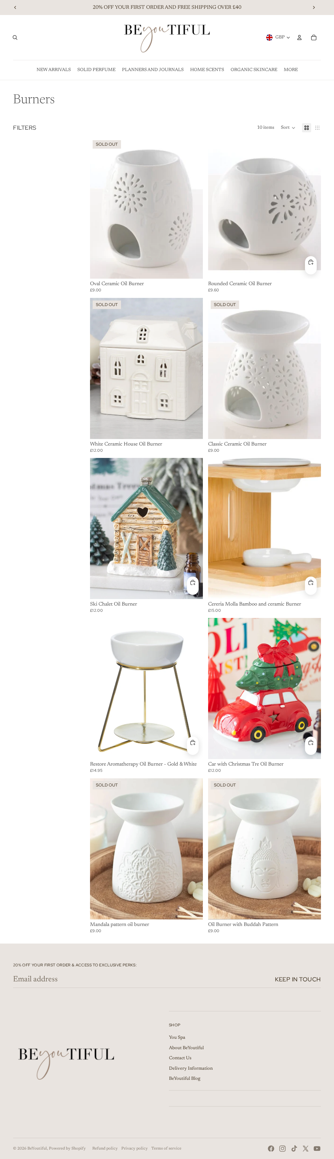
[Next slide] (314, 7)
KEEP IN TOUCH (298, 979)
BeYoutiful (37, 1149)
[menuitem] (54, 70)
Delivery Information (191, 1068)
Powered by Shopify (67, 1149)
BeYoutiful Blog (184, 1079)
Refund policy (105, 1149)
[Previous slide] (15, 7)
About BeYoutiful (186, 1048)
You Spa (177, 1037)
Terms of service (166, 1149)
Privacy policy (134, 1149)
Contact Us (180, 1058)
